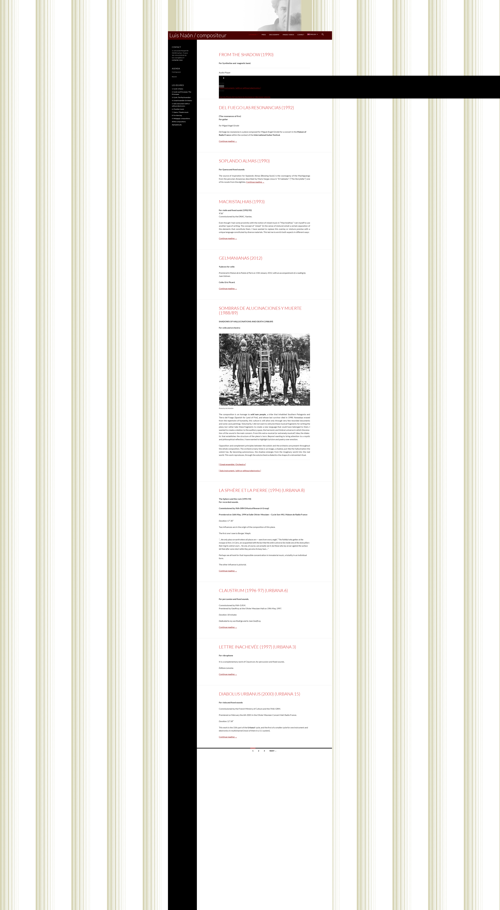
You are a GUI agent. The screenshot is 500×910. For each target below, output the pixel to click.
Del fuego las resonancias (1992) (256, 107)
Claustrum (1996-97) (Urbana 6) (253, 590)
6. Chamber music (178, 109)
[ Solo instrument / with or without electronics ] (240, 88)
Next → (273, 751)
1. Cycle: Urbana (177, 89)
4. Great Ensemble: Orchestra (182, 100)
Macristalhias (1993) (242, 201)
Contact (300, 34)
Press (264, 34)
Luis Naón (252, 34)
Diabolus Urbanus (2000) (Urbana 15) (259, 694)
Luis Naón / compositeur (198, 35)
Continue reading (228, 141)
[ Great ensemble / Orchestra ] (232, 464)
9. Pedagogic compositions (181, 118)
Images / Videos (288, 34)
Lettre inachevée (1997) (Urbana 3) (257, 646)
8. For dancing (177, 115)
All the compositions (179, 122)
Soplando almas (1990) (244, 160)
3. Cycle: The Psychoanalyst (181, 97)
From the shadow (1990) (246, 54)
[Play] (224, 78)
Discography (274, 34)
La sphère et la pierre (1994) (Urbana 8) (262, 490)
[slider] (245, 97)
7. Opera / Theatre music (180, 112)
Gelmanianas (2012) (240, 258)
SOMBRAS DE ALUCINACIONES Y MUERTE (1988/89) (260, 310)
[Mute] (223, 94)
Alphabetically (177, 125)
